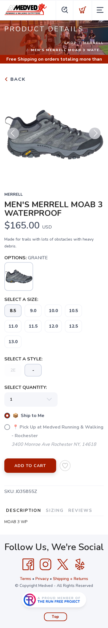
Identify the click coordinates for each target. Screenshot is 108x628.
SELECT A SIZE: (21, 299)
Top (55, 616)
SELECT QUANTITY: (25, 387)
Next (95, 133)
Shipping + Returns (70, 578)
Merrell (93, 43)
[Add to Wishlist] (65, 465)
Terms (25, 578)
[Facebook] (28, 564)
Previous (13, 133)
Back (17, 79)
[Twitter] (62, 564)
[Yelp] (80, 564)
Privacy (42, 578)
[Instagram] (45, 564)
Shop (70, 43)
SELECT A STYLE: (23, 359)
